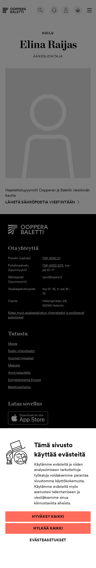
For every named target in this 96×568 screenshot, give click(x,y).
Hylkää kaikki (48, 528)
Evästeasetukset (48, 540)
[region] (48, 498)
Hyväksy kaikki (48, 516)
